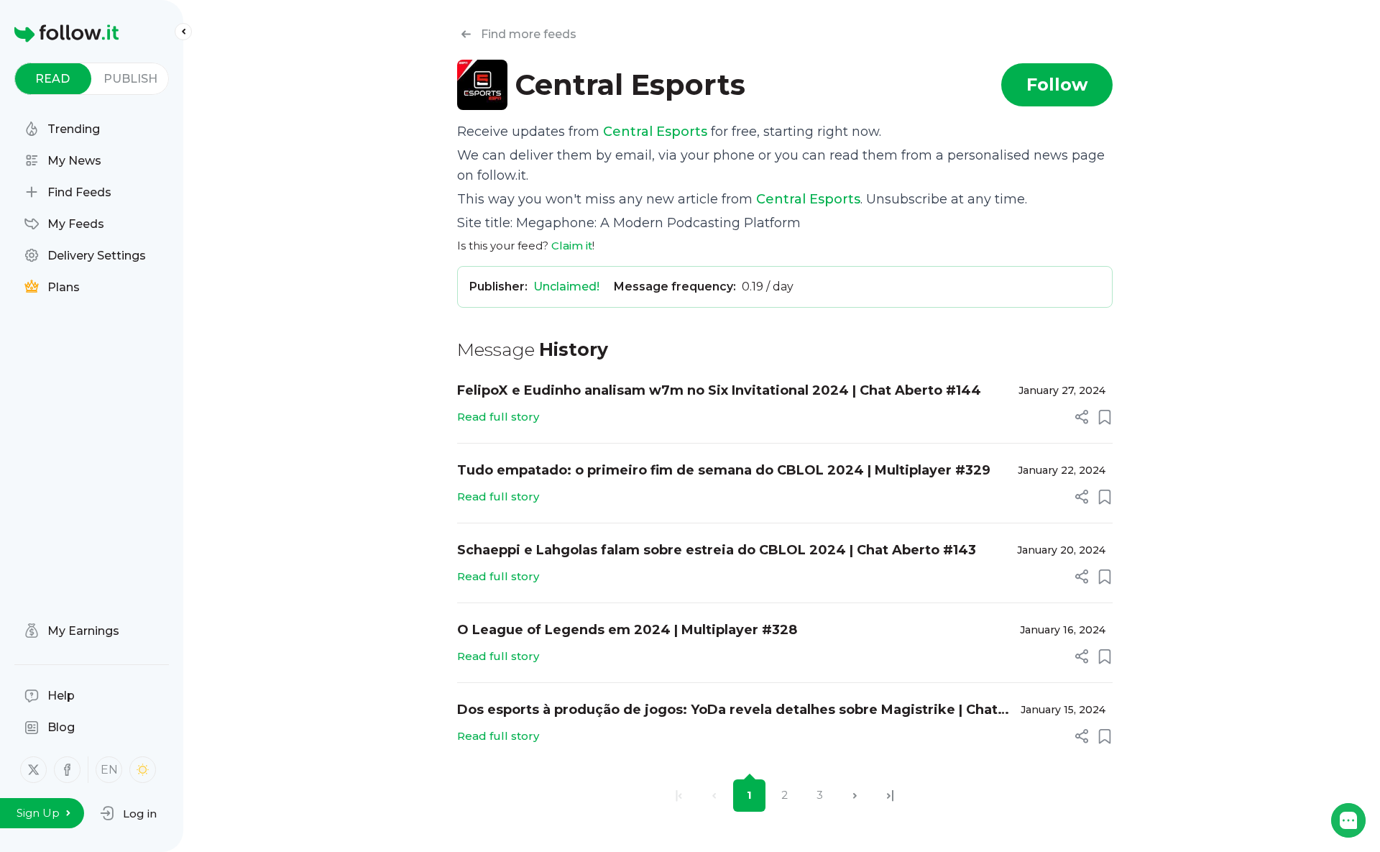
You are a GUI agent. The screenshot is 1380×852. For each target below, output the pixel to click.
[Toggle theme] (142, 769)
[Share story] (1082, 417)
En (109, 770)
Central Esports (655, 131)
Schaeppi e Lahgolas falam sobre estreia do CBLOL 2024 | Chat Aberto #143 (716, 550)
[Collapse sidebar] (183, 31)
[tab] (52, 79)
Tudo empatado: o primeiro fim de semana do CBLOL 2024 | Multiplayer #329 (723, 470)
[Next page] (855, 795)
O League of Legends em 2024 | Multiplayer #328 (627, 630)
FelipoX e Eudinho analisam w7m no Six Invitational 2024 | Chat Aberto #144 (719, 390)
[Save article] (1105, 417)
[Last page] (890, 795)
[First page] (679, 795)
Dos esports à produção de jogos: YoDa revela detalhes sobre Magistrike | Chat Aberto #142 (727, 711)
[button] (128, 813)
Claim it (571, 245)
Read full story (498, 416)
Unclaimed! (566, 286)
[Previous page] (714, 795)
